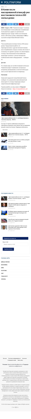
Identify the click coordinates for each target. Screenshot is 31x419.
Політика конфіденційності (14, 358)
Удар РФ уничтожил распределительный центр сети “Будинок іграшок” (18, 220)
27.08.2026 (11, 136)
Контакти (24, 358)
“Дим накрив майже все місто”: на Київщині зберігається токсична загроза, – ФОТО (19, 134)
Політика (4, 270)
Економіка (4, 264)
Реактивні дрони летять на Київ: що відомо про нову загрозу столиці (18, 140)
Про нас (5, 358)
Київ (6, 6)
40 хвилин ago (12, 200)
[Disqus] (15, 172)
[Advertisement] (15, 298)
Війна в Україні (5, 262)
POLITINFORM (12, 2)
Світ (2, 273)
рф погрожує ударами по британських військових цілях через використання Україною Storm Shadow (17, 227)
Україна (3, 279)
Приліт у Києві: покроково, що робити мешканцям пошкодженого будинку (17, 147)
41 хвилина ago (12, 216)
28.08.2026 (4, 121)
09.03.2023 (3, 21)
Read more (5, 129)
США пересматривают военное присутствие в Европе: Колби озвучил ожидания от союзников (19, 205)
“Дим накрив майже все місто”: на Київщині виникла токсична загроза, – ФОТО (19, 197)
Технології (4, 276)
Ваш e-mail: (5, 242)
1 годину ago (12, 222)
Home (2, 6)
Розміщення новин (12, 360)
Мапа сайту (20, 360)
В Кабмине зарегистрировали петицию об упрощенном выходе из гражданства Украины (18, 213)
